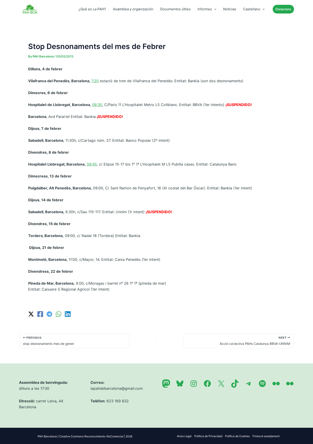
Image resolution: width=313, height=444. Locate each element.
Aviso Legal (184, 436)
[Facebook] (40, 314)
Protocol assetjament (266, 436)
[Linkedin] (68, 314)
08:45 (92, 164)
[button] (214, 9)
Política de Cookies (237, 436)
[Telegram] (49, 314)
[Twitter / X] (31, 314)
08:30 (97, 104)
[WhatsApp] (58, 314)
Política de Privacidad (208, 436)
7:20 (95, 81)
